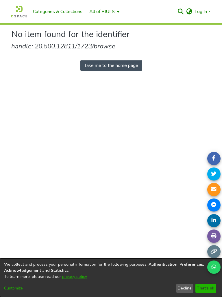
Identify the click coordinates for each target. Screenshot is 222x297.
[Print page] (214, 236)
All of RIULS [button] (102, 11)
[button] (180, 11)
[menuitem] (103, 11)
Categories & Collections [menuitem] (57, 11)
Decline (185, 288)
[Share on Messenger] (214, 205)
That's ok (205, 288)
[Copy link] (214, 251)
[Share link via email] (214, 189)
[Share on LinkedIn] (214, 220)
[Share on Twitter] (214, 174)
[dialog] (111, 277)
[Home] (19, 11)
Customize (13, 288)
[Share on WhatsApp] (214, 267)
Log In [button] (201, 11)
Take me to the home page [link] (111, 65)
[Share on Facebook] (214, 158)
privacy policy (74, 276)
